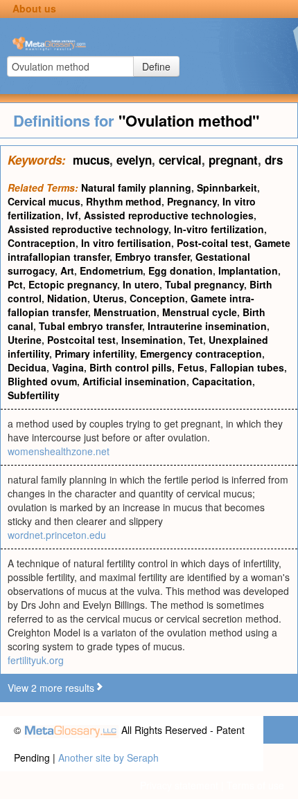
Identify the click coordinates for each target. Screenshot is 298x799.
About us (34, 8)
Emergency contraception (201, 353)
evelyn (134, 159)
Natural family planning (136, 187)
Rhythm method (123, 201)
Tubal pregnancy (204, 284)
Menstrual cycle (199, 312)
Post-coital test (213, 243)
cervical (180, 159)
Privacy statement (179, 785)
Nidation (67, 298)
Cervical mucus (44, 201)
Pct (15, 284)
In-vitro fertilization (219, 229)
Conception (157, 298)
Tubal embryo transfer (90, 326)
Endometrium (111, 270)
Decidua (27, 367)
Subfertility (34, 395)
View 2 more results (51, 688)
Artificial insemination (134, 381)
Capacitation (222, 381)
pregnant (233, 159)
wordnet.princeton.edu (57, 535)
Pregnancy (192, 201)
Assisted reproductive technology (88, 229)
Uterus (108, 298)
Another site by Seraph (108, 757)
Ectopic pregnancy (72, 284)
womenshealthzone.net (58, 451)
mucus (91, 159)
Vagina (68, 367)
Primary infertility (94, 353)
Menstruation (125, 312)
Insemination (152, 340)
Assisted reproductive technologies (169, 215)
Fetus (190, 367)
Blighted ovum (42, 381)
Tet (196, 340)
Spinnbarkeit (227, 187)
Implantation (248, 270)
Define (156, 66)
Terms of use (255, 785)
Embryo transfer (152, 257)
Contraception (42, 243)
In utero (141, 284)
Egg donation (180, 270)
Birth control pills (130, 367)
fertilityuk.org (36, 660)
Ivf (72, 215)
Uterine (25, 340)
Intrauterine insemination (207, 326)
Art (67, 270)
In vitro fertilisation (126, 243)
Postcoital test (81, 340)
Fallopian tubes (247, 367)
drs (274, 159)
